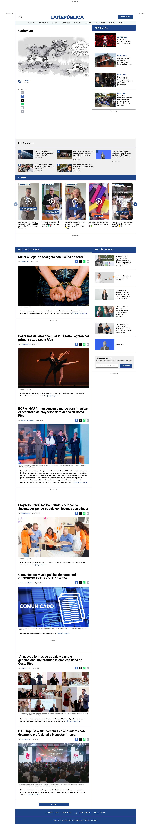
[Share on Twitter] (22, 100)
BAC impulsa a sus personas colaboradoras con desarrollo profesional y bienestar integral (51, 732)
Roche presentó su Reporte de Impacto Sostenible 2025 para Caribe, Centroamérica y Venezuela (28, 225)
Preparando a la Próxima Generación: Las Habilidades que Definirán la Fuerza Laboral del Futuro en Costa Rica (122, 155)
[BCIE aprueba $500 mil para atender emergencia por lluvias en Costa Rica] (105, 60)
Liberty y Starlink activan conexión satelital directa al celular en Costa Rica (44, 153)
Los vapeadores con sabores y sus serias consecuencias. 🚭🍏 (99, 224)
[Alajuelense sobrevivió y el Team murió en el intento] (105, 40)
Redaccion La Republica (27, 420)
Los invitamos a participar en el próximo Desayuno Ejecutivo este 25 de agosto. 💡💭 (75, 225)
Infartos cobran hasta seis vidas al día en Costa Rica (123, 278)
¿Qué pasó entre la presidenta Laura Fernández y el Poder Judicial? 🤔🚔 (122, 224)
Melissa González (25, 344)
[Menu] (21, 17)
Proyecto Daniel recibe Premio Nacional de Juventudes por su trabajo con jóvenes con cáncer (53, 506)
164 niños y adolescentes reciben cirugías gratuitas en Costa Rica (44, 166)
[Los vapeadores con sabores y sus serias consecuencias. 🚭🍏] (99, 201)
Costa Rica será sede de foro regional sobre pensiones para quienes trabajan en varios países (83, 154)
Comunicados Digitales (27, 583)
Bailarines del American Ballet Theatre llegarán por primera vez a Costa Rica (53, 337)
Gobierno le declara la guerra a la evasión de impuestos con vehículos (83, 166)
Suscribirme (126, 365)
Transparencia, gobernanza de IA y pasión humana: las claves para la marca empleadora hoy (123, 294)
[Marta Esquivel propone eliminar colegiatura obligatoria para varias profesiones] (105, 80)
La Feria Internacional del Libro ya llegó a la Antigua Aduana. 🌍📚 (50, 224)
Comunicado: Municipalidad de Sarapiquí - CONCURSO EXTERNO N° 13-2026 (48, 576)
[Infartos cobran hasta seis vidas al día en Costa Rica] (104, 277)
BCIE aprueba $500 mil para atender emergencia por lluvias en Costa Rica (124, 61)
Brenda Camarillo (25, 668)
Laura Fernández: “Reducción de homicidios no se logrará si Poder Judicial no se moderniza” (122, 311)
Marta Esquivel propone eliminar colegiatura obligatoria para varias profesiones (124, 81)
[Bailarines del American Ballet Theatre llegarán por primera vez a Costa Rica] (53, 368)
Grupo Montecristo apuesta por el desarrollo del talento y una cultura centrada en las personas (124, 328)
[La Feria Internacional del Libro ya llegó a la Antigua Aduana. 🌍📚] (52, 201)
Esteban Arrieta (25, 261)
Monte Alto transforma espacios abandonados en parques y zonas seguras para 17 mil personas (124, 100)
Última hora (122, 56)
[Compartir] (22, 111)
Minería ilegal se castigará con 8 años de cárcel (51, 257)
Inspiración (119, 345)
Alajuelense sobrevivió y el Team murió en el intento (124, 41)
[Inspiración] (104, 344)
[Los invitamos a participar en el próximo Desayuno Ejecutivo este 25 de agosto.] (75, 201)
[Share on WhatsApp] (22, 104)
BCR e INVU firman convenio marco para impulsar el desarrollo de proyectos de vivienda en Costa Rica (53, 412)
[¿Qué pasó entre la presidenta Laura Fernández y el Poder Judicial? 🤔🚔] (122, 201)
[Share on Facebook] (22, 96)
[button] (125, 17)
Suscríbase (99, 813)
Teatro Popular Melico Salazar (63, 393)
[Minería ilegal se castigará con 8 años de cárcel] (53, 286)
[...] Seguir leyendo (78, 313)
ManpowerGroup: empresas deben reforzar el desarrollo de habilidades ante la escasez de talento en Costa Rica (123, 261)
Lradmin (27, 80)
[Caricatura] (53, 57)
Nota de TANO (122, 37)
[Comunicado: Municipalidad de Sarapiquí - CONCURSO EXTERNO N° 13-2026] (53, 607)
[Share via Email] (22, 107)
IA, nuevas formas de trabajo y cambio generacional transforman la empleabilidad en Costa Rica (50, 660)
